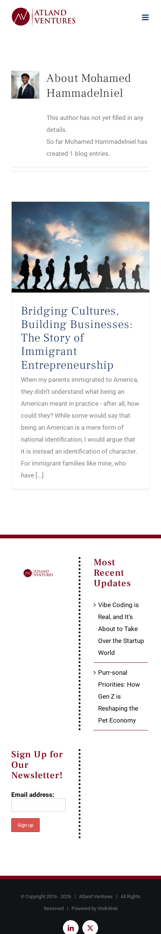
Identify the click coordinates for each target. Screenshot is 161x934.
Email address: (32, 794)
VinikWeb (107, 908)
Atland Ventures (96, 896)
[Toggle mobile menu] (146, 17)
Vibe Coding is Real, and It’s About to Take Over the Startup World (121, 628)
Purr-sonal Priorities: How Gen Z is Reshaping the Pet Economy (119, 696)
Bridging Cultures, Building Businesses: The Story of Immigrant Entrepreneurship (77, 337)
